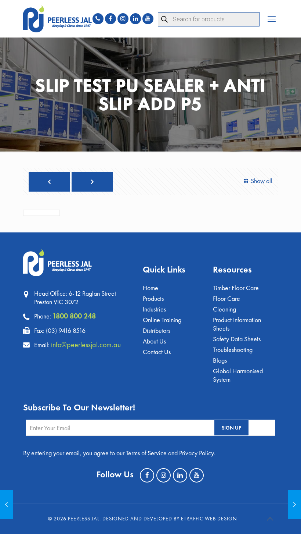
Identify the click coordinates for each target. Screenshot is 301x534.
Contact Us (157, 352)
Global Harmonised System (238, 375)
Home (150, 288)
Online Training (162, 320)
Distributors (156, 330)
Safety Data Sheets (237, 339)
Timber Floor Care (236, 288)
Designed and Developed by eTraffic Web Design (169, 518)
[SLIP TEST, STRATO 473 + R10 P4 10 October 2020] (6, 504)
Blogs (220, 360)
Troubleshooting (233, 349)
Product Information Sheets (237, 324)
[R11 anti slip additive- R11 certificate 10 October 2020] (294, 504)
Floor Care (226, 298)
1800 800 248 (74, 316)
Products (153, 298)
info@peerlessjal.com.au (86, 344)
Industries (154, 309)
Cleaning (224, 309)
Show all (261, 181)
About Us (154, 341)
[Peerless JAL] (57, 19)
